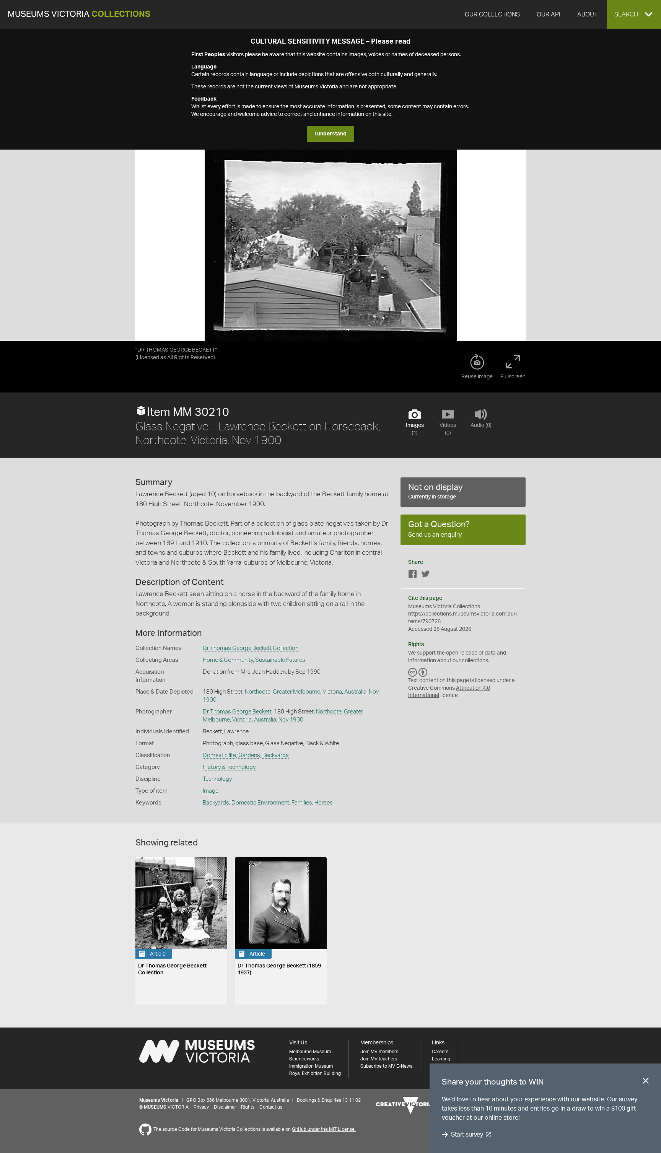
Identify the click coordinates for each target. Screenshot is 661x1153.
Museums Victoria (79, 14)
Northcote (257, 692)
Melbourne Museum (310, 1051)
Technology (217, 779)
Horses (323, 803)
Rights (247, 1107)
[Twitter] (425, 575)
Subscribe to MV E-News (386, 1066)
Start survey (467, 1135)
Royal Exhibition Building (315, 1073)
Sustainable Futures (280, 660)
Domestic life (219, 755)
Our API (548, 14)
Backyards (275, 755)
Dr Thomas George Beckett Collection (250, 648)
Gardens (249, 755)
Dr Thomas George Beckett (237, 712)
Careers (440, 1051)
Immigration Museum (311, 1066)
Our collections (492, 14)
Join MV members (379, 1051)
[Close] (646, 1082)
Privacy (201, 1107)
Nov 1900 (290, 720)
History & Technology (229, 767)
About (587, 14)
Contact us (270, 1107)
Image (210, 791)
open (452, 653)
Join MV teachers (378, 1059)
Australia (355, 692)
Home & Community (228, 660)
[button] (634, 14)
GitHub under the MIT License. (324, 1129)
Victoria (332, 692)
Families (301, 803)
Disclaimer (225, 1107)
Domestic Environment (260, 803)
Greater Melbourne (296, 692)
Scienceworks (304, 1059)
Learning (441, 1059)
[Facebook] (412, 575)
